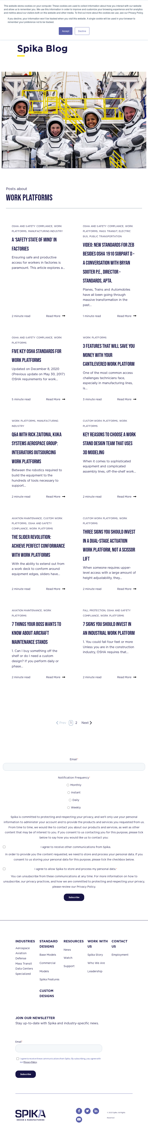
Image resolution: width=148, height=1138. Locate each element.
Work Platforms (95, 337)
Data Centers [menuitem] (24, 968)
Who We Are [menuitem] (96, 963)
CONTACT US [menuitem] (119, 944)
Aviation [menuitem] (21, 953)
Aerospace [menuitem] (22, 948)
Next (85, 723)
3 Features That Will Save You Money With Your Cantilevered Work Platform (109, 355)
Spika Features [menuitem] (49, 979)
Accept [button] (65, 31)
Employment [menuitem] (120, 954)
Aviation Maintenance (27, 518)
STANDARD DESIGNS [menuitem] (49, 944)
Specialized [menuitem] (23, 973)
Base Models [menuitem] (48, 954)
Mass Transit (108, 231)
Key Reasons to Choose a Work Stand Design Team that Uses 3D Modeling (109, 443)
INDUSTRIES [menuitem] (25, 941)
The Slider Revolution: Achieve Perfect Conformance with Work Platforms (38, 546)
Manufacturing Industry (45, 231)
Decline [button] (82, 31)
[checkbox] (74, 796)
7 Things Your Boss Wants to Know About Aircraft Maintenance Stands (36, 633)
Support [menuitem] (69, 966)
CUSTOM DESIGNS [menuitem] (47, 993)
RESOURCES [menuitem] (74, 941)
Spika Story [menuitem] (95, 954)
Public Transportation (105, 236)
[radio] (74, 785)
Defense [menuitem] (20, 958)
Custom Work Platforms (100, 420)
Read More (53, 316)
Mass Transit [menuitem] (23, 963)
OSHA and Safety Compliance (32, 226)
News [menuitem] (67, 949)
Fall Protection (94, 610)
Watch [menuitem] (68, 957)
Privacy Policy (30, 1062)
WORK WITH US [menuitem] (97, 944)
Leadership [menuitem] (94, 971)
